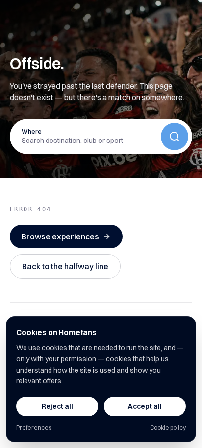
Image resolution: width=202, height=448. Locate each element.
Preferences (33, 427)
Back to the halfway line (65, 266)
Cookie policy (168, 427)
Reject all (57, 406)
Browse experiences (60, 236)
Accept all (145, 406)
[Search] (174, 136)
